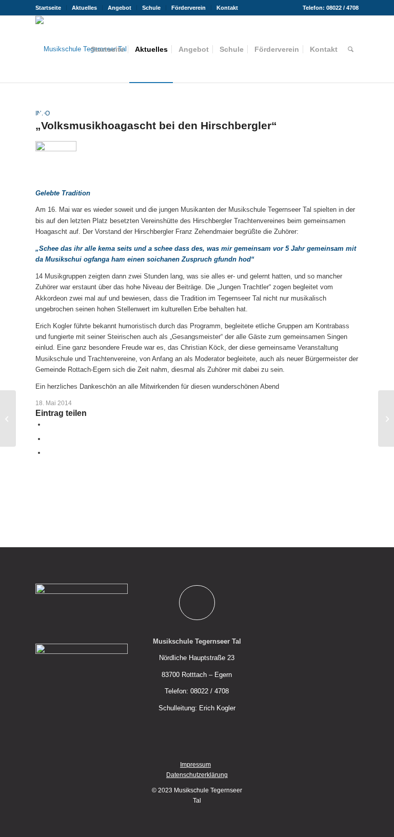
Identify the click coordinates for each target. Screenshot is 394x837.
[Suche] (351, 49)
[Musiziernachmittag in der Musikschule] (8, 418)
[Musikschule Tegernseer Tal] (81, 49)
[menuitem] (51, 7)
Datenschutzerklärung (197, 775)
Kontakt (227, 8)
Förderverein (188, 8)
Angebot (119, 8)
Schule (151, 8)
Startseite (48, 8)
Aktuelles (84, 8)
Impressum (195, 764)
